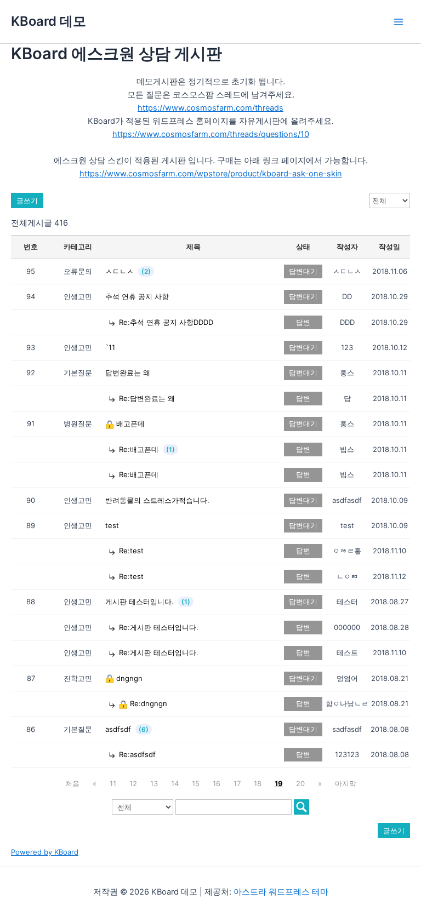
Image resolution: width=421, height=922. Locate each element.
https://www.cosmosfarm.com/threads (210, 108)
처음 (72, 783)
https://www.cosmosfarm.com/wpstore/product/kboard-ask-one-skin (210, 174)
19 (279, 783)
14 (175, 783)
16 (216, 783)
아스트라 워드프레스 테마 (281, 892)
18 (257, 783)
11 (113, 783)
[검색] (301, 807)
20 (300, 783)
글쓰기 (27, 200)
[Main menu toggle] (398, 21)
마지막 (345, 783)
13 (154, 783)
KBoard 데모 (48, 21)
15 (196, 783)
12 (133, 783)
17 (237, 783)
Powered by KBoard (44, 851)
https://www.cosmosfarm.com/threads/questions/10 (210, 134)
